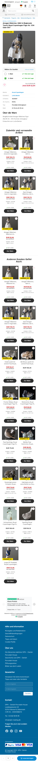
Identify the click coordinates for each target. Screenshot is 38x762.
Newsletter (10, 672)
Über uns (9, 648)
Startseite (7, 18)
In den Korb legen (28, 758)
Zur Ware (10, 171)
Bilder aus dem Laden (13, 666)
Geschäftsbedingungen (13, 633)
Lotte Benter (16, 95)
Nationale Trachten (3, 17)
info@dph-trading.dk (12, 720)
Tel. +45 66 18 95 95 (12, 716)
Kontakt (8, 700)
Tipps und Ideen (11, 639)
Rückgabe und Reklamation (15, 631)
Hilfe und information (14, 627)
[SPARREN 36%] (19, 63)
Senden (28, 693)
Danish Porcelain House (9, 5)
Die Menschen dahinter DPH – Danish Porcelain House (19, 653)
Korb (35, 7)
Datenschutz (9, 636)
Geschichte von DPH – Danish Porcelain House (16, 659)
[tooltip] (10, 153)
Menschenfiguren (26, 18)
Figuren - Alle (15, 18)
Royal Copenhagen (18, 92)
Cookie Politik (10, 642)
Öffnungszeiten (11, 663)
